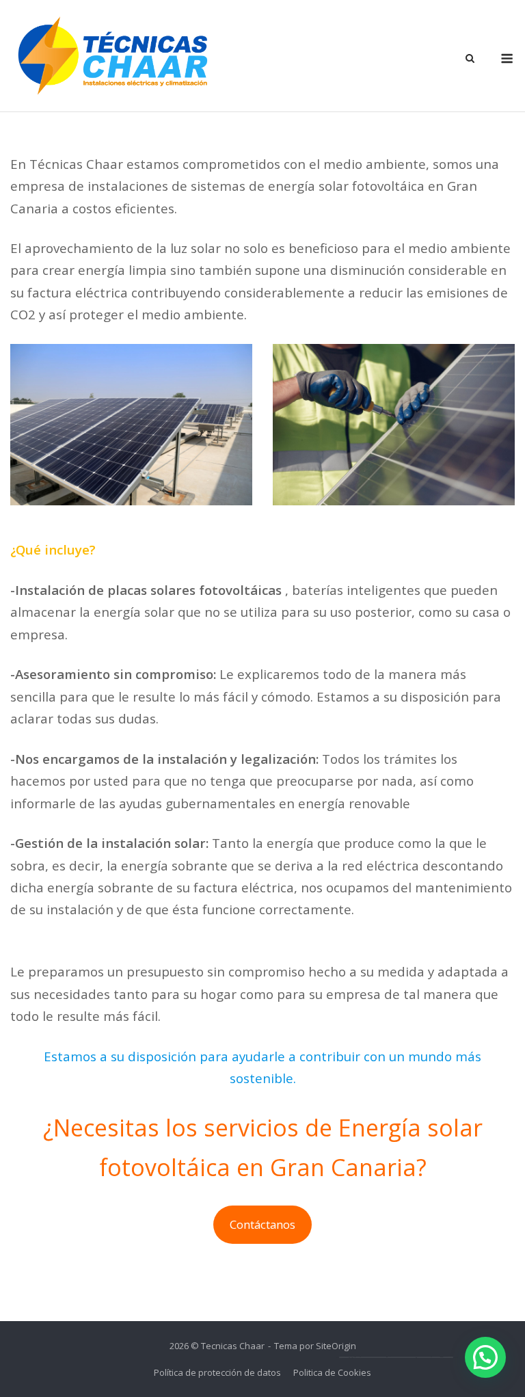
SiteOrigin (336, 1346)
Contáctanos (262, 1224)
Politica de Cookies (332, 1372)
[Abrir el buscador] (470, 59)
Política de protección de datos (217, 1372)
